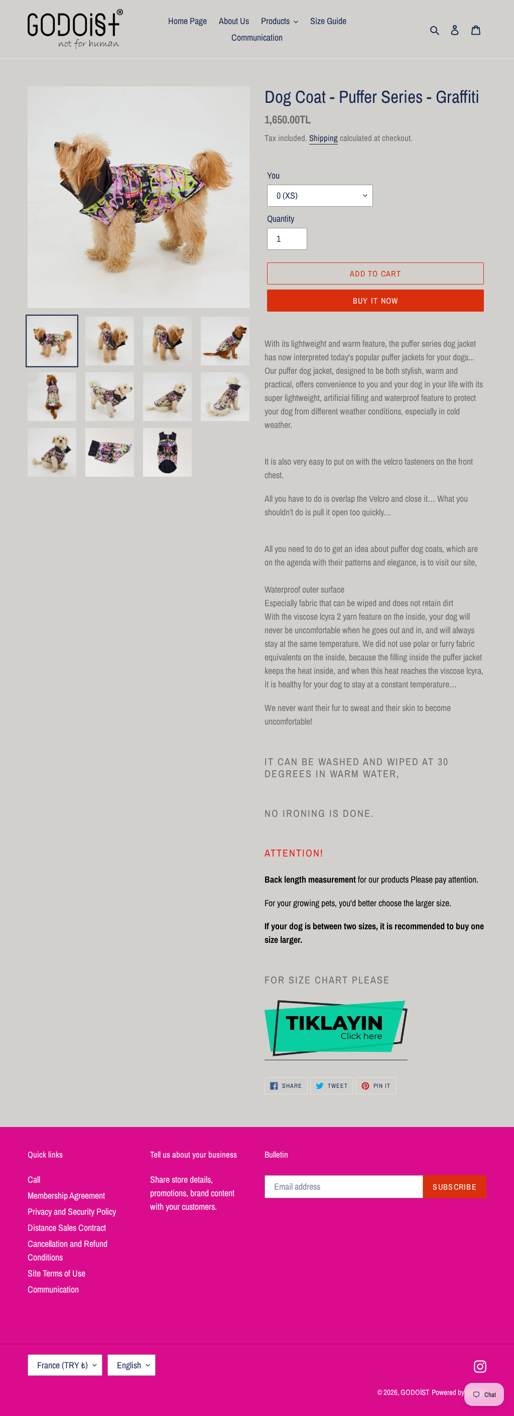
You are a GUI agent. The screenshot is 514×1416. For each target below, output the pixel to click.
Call (34, 1179)
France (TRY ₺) (62, 1365)
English (129, 1365)
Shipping (323, 138)
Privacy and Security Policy (72, 1211)
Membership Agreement (66, 1195)
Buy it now (376, 300)
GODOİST (415, 1392)
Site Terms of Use (56, 1273)
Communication (53, 1289)
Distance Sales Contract (67, 1227)
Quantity (280, 218)
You (273, 175)
